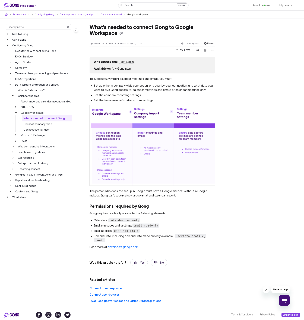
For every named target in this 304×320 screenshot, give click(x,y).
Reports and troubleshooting (31, 180)
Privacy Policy (267, 314)
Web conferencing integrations (35, 146)
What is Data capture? (30, 90)
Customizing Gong (26, 191)
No (159, 262)
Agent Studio (22, 61)
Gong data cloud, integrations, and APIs (37, 174)
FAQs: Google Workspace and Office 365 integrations (123, 300)
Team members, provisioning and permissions (41, 73)
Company (20, 67)
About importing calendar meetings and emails (46, 101)
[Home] (20, 5)
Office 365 (27, 106)
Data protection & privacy (32, 163)
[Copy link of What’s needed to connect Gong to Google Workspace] (122, 33)
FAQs (24, 140)
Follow (184, 50)
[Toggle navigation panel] (76, 30)
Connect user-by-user (36, 129)
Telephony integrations (30, 151)
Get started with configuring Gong (34, 50)
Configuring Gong (43, 14)
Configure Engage (25, 185)
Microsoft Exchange (32, 135)
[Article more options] (212, 50)
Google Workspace (32, 112)
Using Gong (19, 39)
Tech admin (125, 61)
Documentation (20, 14)
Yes (139, 262)
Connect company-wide (37, 123)
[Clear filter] (68, 27)
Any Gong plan (120, 68)
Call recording (26, 157)
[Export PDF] (205, 50)
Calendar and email (108, 14)
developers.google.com (121, 246)
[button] (153, 5)
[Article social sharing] (197, 50)
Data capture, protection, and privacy (75, 14)
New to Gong (19, 33)
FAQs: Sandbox (24, 56)
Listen (211, 43)
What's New (19, 196)
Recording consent (29, 168)
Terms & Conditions (242, 314)
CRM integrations (25, 78)
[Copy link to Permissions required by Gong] (158, 206)
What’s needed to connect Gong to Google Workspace (48, 118)
